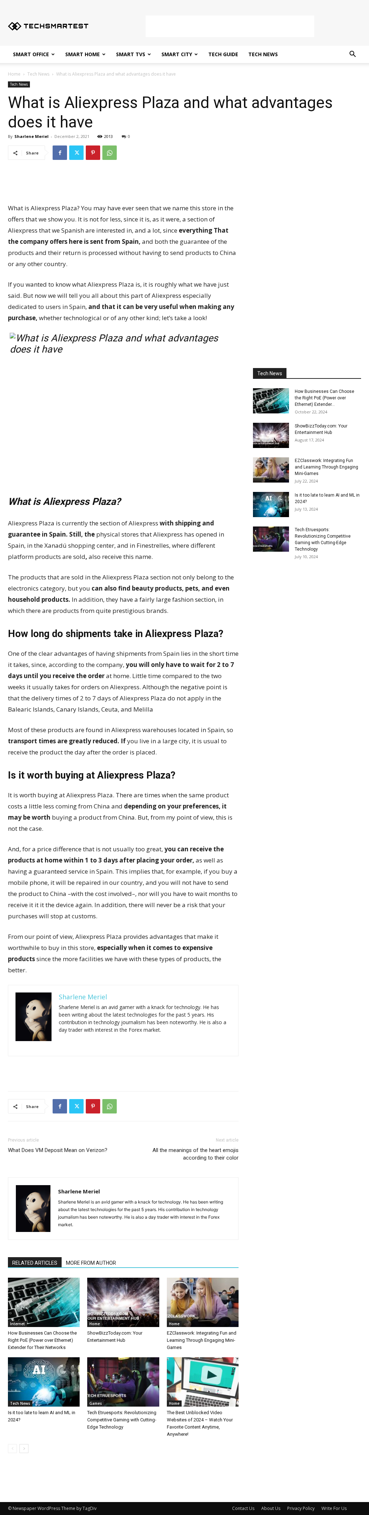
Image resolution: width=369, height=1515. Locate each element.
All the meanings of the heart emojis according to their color (195, 1154)
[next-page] (23, 1448)
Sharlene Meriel (31, 136)
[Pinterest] (93, 152)
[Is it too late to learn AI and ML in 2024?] (44, 1382)
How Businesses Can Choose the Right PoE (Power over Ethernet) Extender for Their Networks (42, 1340)
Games (95, 1403)
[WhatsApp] (109, 152)
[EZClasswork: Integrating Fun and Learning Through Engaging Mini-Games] (203, 1302)
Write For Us (334, 1508)
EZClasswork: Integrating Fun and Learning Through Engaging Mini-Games (201, 1340)
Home (14, 74)
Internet (17, 1323)
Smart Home (82, 54)
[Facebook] (60, 152)
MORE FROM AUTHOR (91, 1263)
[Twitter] (76, 152)
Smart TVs (130, 54)
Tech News (263, 54)
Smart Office (31, 54)
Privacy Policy (301, 1508)
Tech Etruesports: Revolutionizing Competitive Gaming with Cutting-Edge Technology (121, 1420)
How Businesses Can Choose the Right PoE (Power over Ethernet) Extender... (324, 398)
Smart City (176, 54)
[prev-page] (12, 1448)
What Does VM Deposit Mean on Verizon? (57, 1150)
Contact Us (243, 1508)
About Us (270, 1508)
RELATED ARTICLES (34, 1263)
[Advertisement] (230, 26)
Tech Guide (223, 54)
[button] (352, 54)
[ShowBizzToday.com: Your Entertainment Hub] (123, 1302)
